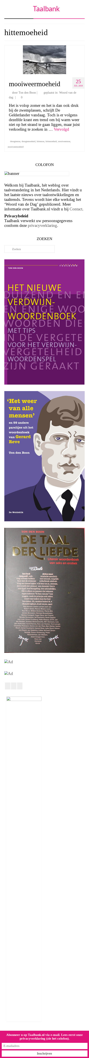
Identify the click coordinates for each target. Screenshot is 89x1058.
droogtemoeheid (28, 141)
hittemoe (40, 141)
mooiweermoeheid (16, 147)
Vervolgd (61, 129)
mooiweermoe (64, 141)
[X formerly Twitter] (13, 686)
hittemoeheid (51, 141)
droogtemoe (15, 141)
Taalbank (46, 8)
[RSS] (19, 686)
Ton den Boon (27, 92)
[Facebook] (7, 686)
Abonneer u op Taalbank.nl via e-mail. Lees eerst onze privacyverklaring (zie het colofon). (44, 1036)
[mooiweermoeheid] (44, 59)
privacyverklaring (42, 225)
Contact (76, 209)
